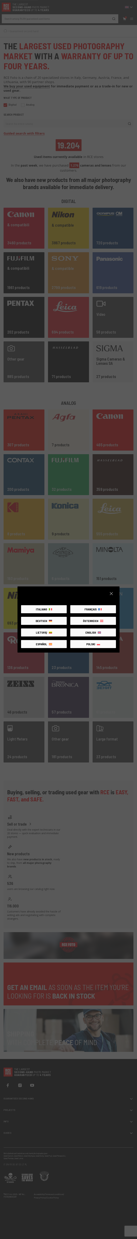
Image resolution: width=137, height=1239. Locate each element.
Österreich (90, 621)
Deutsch (41, 621)
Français (91, 609)
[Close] (111, 593)
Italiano (41, 609)
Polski (90, 644)
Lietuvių (41, 632)
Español (41, 644)
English (90, 632)
